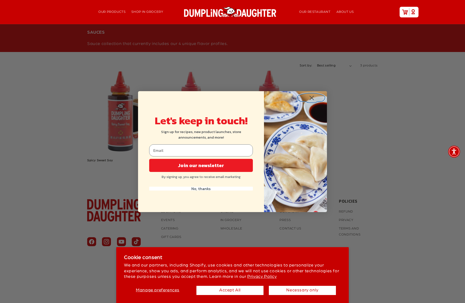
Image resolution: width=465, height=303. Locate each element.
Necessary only (302, 290)
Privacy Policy (262, 276)
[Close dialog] (311, 97)
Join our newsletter (201, 165)
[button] (454, 152)
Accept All (230, 290)
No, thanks (201, 189)
